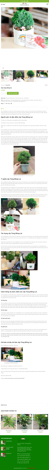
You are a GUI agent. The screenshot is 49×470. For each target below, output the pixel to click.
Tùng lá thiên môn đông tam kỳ (19, 101)
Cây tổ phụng (8, 430)
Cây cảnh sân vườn (19, 98)
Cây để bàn (8, 85)
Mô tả (2, 108)
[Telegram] (27, 1)
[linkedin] (26, 1)
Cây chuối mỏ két (9, 447)
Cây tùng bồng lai (6, 100)
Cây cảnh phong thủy (10, 98)
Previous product (44, 85)
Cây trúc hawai (40, 430)
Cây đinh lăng (9, 441)
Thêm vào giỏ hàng (12, 93)
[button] (14, 416)
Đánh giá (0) (4, 405)
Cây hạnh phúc (24, 430)
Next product (47, 85)
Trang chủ (3, 85)
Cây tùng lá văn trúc (38, 100)
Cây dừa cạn (8, 453)
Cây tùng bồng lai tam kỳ (16, 100)
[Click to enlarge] (3, 68)
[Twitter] (23, 1)
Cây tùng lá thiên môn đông (27, 100)
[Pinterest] (24, 1)
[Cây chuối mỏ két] (3, 449)
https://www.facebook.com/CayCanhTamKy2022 (14, 378)
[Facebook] (21, 1)
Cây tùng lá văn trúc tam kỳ (6, 101)
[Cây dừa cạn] (3, 455)
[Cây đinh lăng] (3, 443)
